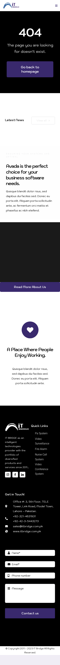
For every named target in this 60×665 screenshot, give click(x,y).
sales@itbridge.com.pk (28, 526)
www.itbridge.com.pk (27, 531)
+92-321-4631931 (24, 516)
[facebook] (15, 474)
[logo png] (11, 4)
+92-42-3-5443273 (26, 521)
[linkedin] (22, 474)
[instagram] (8, 474)
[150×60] (17, 423)
